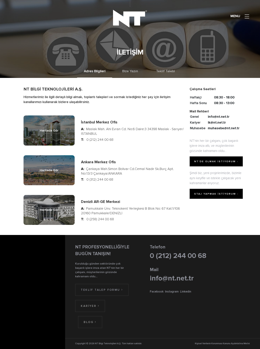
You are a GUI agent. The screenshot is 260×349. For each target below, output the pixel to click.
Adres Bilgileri (94, 71)
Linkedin (185, 291)
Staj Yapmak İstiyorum (216, 193)
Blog (89, 322)
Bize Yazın (130, 71)
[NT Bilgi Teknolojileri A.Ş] (130, 18)
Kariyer (89, 306)
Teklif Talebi (165, 71)
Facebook (157, 291)
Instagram (172, 291)
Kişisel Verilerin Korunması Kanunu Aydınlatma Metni (222, 343)
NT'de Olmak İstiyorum (216, 161)
